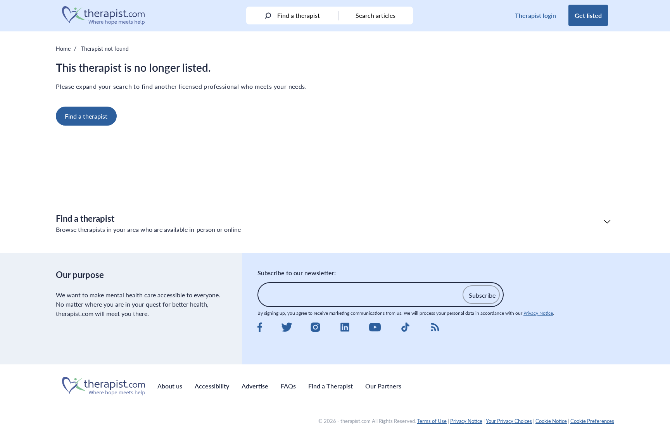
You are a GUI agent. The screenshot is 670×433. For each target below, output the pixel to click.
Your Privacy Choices (509, 420)
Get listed (588, 15)
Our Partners (383, 385)
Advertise (255, 385)
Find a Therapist (330, 385)
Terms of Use (432, 420)
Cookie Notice (551, 420)
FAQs (288, 385)
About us (169, 385)
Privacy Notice (538, 313)
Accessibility (212, 385)
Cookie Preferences (592, 420)
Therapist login (535, 15)
